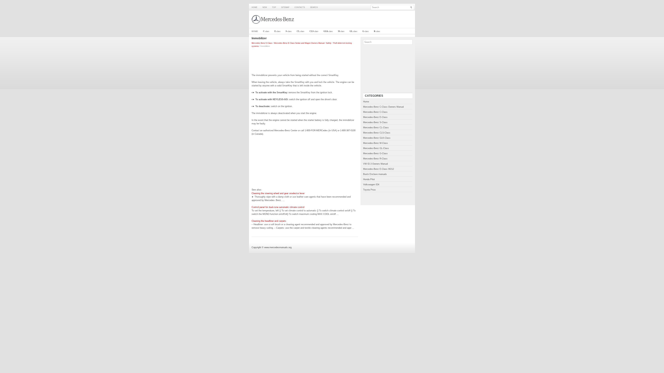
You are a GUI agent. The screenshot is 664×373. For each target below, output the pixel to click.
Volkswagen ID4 (371, 184)
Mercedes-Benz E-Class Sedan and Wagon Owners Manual (299, 43)
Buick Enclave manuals (375, 174)
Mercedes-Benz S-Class (375, 122)
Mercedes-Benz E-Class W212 (378, 169)
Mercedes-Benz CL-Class (376, 127)
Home (254, 7)
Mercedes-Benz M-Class (375, 143)
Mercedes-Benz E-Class (262, 43)
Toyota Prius (369, 189)
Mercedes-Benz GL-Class (376, 148)
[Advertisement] (305, 59)
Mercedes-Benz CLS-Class (376, 132)
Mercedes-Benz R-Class (375, 158)
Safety (328, 43)
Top (274, 7)
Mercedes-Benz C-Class (375, 112)
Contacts (299, 7)
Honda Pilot (369, 179)
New (264, 7)
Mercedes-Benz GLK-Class (376, 138)
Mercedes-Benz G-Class (375, 153)
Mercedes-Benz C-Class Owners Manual (383, 107)
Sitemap (285, 7)
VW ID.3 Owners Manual (375, 163)
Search (314, 7)
